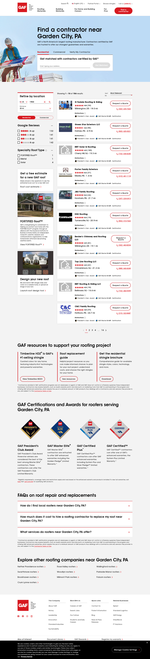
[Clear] (44, 101)
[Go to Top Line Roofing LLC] (65, 264)
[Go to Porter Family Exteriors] (65, 172)
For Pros (106, 10)
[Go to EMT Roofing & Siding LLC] (65, 287)
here (19, 481)
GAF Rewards (80, 639)
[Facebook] (18, 616)
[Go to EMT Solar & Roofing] (65, 150)
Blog (93, 615)
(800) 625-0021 (124, 132)
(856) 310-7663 (124, 221)
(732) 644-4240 (124, 154)
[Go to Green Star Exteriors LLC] (65, 127)
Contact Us (96, 606)
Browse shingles (109, 4)
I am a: (124, 4)
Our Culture (74, 615)
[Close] (147, 642)
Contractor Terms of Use (42, 391)
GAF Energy (117, 615)
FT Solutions (117, 624)
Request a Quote (120, 103)
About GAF (53, 606)
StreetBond (117, 620)
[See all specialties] (46, 150)
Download (106, 379)
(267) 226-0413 (124, 199)
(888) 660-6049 (124, 269)
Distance (23, 106)
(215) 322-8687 (124, 314)
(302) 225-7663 (124, 109)
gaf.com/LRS (28, 481)
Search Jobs (75, 611)
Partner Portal (93, 4)
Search (63, 4)
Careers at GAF (76, 606)
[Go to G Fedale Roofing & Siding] (65, 105)
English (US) (78, 4)
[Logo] (25, 12)
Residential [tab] (43, 52)
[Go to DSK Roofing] (65, 217)
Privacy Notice (26, 656)
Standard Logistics (120, 611)
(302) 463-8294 (124, 245)
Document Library (55, 639)
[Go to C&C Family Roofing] (65, 309)
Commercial (44, 117)
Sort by (106, 94)
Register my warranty (111, 639)
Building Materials (60, 10)
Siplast (115, 606)
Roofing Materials (41, 10)
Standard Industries (56, 624)
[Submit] (49, 101)
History (51, 611)
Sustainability (54, 629)
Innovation (53, 620)
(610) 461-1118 (124, 176)
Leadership (53, 615)
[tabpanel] (75, 62)
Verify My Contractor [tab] (80, 52)
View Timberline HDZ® (32, 379)
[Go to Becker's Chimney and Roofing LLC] (65, 239)
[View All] (85, 113)
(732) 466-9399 (124, 291)
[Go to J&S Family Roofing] (65, 194)
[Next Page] (106, 331)
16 (102, 331)
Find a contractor (123, 11)
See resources (68, 379)
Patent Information (99, 611)
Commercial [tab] (59, 52)
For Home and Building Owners (85, 10)
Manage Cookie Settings (125, 650)
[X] (23, 616)
